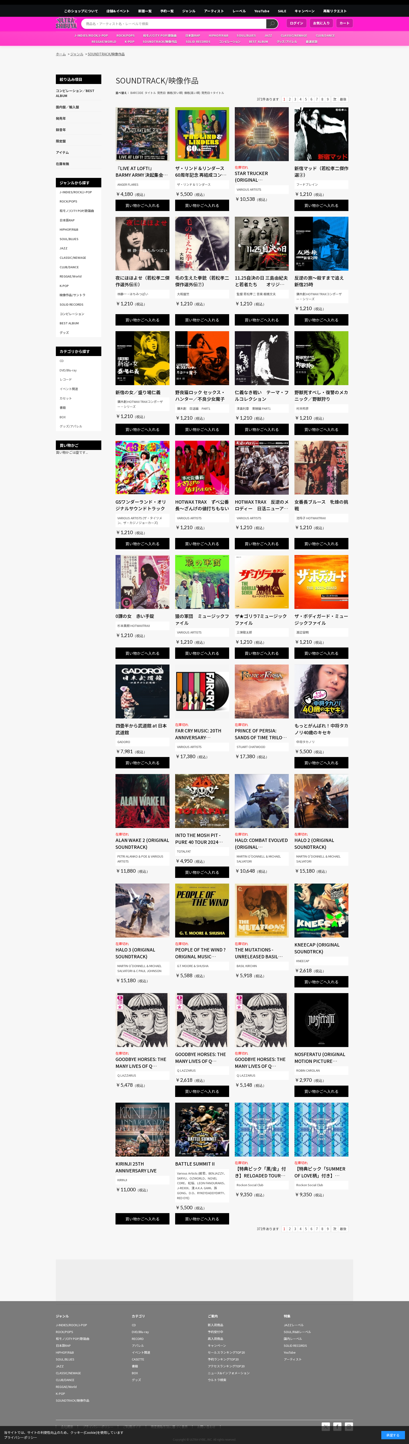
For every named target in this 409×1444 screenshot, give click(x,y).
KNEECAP (302, 961)
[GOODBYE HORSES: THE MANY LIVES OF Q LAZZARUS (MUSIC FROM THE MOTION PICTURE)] (262, 1020)
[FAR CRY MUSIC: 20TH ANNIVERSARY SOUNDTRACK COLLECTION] (202, 691)
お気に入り (321, 23)
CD (134, 1325)
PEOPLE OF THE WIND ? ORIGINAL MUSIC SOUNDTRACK (200, 956)
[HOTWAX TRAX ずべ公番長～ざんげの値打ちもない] (202, 468)
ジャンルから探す (75, 182)
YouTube (261, 11)
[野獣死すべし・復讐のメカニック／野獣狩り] (321, 358)
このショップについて (81, 11)
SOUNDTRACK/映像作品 (72, 1400)
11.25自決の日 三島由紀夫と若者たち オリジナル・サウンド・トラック (261, 284)
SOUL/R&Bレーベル (297, 1332)
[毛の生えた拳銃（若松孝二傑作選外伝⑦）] (202, 244)
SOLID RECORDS (295, 1345)
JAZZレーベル (294, 1325)
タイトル (150, 93)
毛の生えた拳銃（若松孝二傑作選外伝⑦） (202, 281)
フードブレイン (307, 184)
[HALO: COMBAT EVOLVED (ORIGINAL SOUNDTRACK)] (262, 801)
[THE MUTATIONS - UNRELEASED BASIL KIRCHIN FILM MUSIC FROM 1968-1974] (262, 911)
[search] (272, 23)
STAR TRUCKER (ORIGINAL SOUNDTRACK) (251, 180)
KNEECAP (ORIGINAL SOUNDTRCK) (317, 948)
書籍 (135, 1366)
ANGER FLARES (127, 184)
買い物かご (69, 445)
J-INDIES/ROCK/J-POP (71, 1325)
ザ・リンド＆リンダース (194, 184)
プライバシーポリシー (20, 1437)
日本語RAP (63, 1345)
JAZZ (60, 1366)
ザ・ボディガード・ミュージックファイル (321, 619)
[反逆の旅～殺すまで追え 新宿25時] (321, 244)
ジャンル (189, 11)
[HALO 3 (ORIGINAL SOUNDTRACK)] (142, 911)
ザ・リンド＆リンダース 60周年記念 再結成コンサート (200, 175)
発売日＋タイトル (212, 93)
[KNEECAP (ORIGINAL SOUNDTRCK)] (321, 911)
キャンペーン (305, 11)
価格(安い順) (175, 93)
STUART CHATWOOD (251, 746)
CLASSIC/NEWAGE (68, 1373)
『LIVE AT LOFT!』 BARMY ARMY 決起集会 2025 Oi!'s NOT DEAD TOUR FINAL (139, 178)
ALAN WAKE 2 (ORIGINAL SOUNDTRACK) (142, 843)
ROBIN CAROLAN (308, 1070)
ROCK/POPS (64, 1332)
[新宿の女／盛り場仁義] (142, 358)
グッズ (136, 1380)
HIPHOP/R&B (65, 1352)
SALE (282, 11)
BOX (135, 1373)
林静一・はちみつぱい (132, 294)
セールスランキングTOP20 (226, 1352)
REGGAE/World (66, 1387)
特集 (287, 1316)
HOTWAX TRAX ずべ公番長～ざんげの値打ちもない (202, 505)
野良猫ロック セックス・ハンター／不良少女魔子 (200, 395)
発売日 (161, 93)
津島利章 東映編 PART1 (254, 408)
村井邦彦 (302, 408)
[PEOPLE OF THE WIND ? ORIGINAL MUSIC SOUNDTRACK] (202, 911)
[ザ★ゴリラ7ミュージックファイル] (262, 582)
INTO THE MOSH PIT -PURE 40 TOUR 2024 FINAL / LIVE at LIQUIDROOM (198, 845)
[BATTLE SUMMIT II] (202, 1130)
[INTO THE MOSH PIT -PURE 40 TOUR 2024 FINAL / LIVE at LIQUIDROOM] (202, 801)
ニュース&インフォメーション (229, 1373)
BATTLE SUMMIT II (195, 1163)
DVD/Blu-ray (140, 1332)
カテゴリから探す (75, 351)
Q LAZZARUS (126, 1075)
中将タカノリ (305, 742)
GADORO (123, 742)
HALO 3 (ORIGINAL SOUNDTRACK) (135, 953)
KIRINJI (122, 1180)
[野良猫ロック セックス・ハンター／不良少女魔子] (202, 358)
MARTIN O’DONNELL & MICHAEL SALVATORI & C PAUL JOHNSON (139, 968)
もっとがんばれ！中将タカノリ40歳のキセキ (321, 728)
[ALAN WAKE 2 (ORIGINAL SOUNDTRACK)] (142, 801)
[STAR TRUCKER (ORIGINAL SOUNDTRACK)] (262, 134)
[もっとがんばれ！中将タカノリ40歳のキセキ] (321, 691)
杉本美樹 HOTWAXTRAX (133, 625)
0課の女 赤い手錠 (135, 616)
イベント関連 (141, 1352)
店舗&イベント (118, 11)
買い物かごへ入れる (142, 205)
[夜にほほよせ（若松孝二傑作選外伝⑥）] (142, 244)
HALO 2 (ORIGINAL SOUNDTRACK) (314, 843)
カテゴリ (138, 1316)
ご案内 (213, 1316)
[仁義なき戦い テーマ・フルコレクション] (262, 358)
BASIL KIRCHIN (247, 966)
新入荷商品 (215, 1325)
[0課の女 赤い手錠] (142, 582)
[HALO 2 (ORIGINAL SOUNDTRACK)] (321, 801)
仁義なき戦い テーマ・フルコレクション (262, 395)
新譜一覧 (145, 11)
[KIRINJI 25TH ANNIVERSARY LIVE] (142, 1130)
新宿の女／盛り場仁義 (138, 392)
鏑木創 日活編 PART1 (193, 408)
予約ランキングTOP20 (223, 1359)
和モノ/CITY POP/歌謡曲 (72, 1339)
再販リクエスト (335, 11)
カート (345, 23)
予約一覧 (167, 11)
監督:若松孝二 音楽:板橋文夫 (256, 294)
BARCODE (136, 93)
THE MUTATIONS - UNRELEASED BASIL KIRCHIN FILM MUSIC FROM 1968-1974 (257, 959)
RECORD (138, 1339)
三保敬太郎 (244, 632)
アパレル (138, 1345)
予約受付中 (215, 1332)
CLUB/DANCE (65, 1380)
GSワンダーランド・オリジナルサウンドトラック (141, 505)
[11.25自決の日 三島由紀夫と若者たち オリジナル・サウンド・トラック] (262, 244)
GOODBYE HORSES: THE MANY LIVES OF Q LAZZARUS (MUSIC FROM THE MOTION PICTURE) (262, 1069)
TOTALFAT (184, 851)
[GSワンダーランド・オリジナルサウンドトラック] (142, 468)
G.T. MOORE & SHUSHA (193, 966)
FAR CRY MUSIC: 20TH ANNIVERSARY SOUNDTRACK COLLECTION (198, 740)
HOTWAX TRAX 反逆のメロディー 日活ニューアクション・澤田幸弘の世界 (262, 508)
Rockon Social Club (250, 1185)
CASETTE (138, 1359)
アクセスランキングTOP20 (226, 1366)
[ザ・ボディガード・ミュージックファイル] (321, 582)
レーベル (239, 11)
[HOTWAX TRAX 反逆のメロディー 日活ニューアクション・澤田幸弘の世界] (262, 468)
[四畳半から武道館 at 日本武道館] (142, 691)
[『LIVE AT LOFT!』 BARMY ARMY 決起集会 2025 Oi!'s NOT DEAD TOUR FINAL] (142, 134)
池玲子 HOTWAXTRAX (311, 518)
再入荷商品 (215, 1339)
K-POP (60, 1393)
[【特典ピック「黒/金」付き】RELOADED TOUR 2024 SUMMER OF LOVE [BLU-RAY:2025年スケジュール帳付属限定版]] (262, 1130)
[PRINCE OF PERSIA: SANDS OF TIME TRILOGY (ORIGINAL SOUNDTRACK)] (262, 691)
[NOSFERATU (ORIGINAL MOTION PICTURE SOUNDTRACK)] (321, 1020)
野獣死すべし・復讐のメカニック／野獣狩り (321, 395)
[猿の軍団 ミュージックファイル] (202, 582)
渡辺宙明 (302, 632)
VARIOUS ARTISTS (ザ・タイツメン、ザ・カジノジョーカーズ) (139, 520)
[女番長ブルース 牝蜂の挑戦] (321, 468)
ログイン (296, 23)
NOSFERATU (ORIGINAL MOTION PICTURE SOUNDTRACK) (319, 1061)
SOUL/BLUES (65, 1359)
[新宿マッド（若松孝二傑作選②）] (321, 134)
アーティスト (214, 11)
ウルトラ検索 (217, 1380)
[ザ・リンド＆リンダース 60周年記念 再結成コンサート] (202, 134)
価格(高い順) (192, 93)
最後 (343, 99)
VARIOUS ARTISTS (249, 189)
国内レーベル (293, 1339)
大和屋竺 (183, 294)
